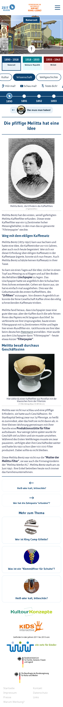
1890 (9, 101)
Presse (7, 697)
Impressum (10, 692)
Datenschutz (40, 692)
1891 (24, 101)
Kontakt (37, 688)
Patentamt (27, 331)
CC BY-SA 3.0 (39, 404)
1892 (39, 101)
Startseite (9, 688)
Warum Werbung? (13, 702)
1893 (54, 101)
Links (36, 697)
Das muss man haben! (38, 109)
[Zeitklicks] (8, 7)
